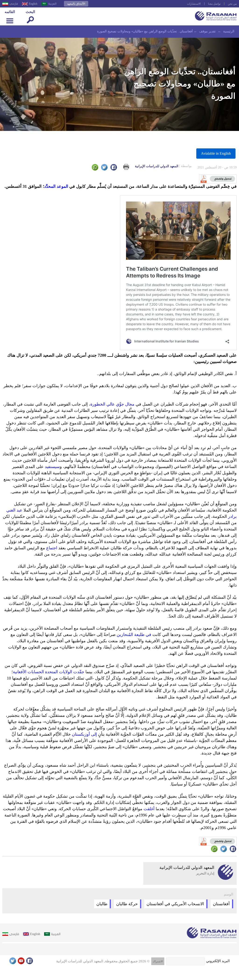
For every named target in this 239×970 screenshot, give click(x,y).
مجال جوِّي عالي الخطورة (112, 404)
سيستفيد (52, 466)
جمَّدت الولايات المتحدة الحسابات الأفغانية (49, 671)
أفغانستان (221, 904)
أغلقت (149, 808)
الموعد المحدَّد (56, 186)
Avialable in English (216, 153)
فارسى (13, 3)
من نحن (232, 3)
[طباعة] (126, 167)
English (33, 3)
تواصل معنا (214, 3)
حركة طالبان (127, 904)
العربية (52, 3)
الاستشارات (194, 3)
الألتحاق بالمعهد (76, 3)
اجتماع (51, 548)
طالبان (101, 904)
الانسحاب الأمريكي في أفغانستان (175, 904)
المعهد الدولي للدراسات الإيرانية (163, 166)
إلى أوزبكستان (85, 734)
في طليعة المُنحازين (134, 634)
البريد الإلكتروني (218, 961)
